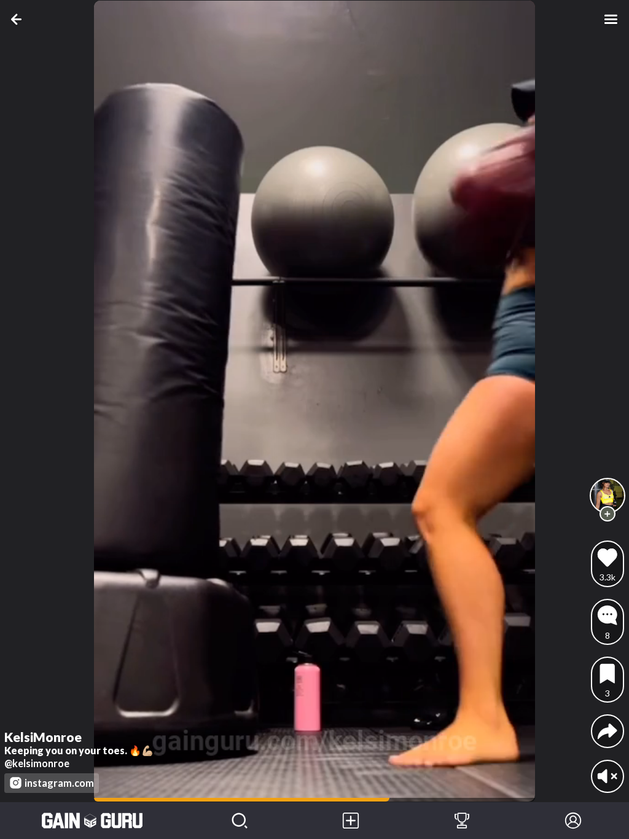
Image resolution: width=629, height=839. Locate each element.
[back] (18, 19)
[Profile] (573, 820)
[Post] (351, 820)
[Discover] (239, 820)
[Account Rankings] (462, 820)
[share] (607, 730)
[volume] (607, 776)
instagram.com (59, 783)
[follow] (607, 513)
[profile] (608, 496)
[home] (92, 820)
